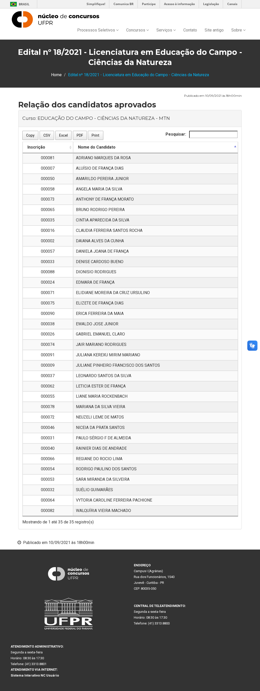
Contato (190, 30)
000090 (48, 313)
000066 (48, 458)
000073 (48, 199)
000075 (48, 303)
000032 (48, 489)
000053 (48, 479)
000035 (48, 220)
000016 (48, 230)
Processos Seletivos (96, 30)
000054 (48, 469)
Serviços (164, 30)
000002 (48, 240)
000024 (48, 282)
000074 (48, 344)
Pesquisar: (176, 134)
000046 (48, 427)
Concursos (136, 30)
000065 (48, 209)
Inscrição (36, 147)
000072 (48, 417)
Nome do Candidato (97, 147)
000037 (48, 375)
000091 (48, 354)
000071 (48, 292)
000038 (48, 324)
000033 (48, 261)
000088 (48, 271)
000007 (48, 168)
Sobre (237, 30)
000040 (48, 448)
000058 (48, 189)
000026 (48, 334)
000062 (48, 386)
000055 (48, 396)
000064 (48, 500)
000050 (48, 178)
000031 (48, 438)
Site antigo (214, 30)
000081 (48, 157)
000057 (48, 251)
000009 (48, 365)
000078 (48, 406)
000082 (48, 510)
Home (56, 74)
